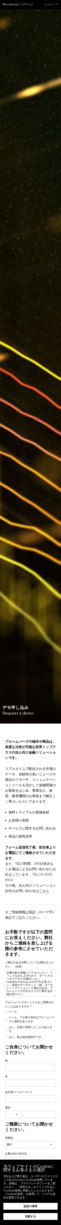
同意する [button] (30, 1216)
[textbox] (38, 1114)
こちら (44, 891)
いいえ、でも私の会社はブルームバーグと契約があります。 (32, 1019)
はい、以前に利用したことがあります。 (30, 1029)
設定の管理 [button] (30, 1206)
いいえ (13, 1011)
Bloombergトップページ (18, 4)
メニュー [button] (49, 4)
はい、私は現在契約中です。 (26, 1037)
